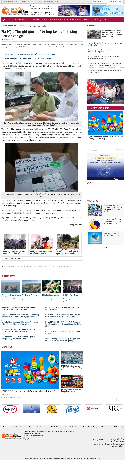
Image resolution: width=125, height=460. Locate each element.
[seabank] (93, 408)
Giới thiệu (114, 446)
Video (114, 20)
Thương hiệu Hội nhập (100, 20)
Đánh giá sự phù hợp (79, 458)
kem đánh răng (62, 132)
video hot (7, 347)
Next (121, 399)
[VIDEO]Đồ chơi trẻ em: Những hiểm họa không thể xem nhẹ (28, 392)
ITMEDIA (97, 458)
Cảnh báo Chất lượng (59, 20)
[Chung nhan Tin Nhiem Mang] (62, 443)
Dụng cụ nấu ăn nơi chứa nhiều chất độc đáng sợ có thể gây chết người (41, 251)
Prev (118, 399)
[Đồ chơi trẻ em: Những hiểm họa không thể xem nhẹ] (30, 370)
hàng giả (40, 217)
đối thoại (92, 150)
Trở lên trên (118, 427)
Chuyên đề (92, 201)
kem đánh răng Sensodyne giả (36, 266)
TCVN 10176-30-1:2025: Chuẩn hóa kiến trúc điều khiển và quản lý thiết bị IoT (42, 13)
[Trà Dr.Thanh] (52, 408)
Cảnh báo (92, 26)
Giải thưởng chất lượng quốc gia (63, 458)
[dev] (31, 408)
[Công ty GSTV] (10, 408)
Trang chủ (6, 427)
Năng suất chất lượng (31, 458)
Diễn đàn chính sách (17, 20)
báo (7, 63)
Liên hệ (23, 1)
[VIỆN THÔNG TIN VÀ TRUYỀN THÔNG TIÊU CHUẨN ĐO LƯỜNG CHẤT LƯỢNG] (72, 408)
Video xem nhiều (100, 108)
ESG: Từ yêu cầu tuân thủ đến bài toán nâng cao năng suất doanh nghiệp (42, 8)
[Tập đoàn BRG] (114, 408)
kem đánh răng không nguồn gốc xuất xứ (63, 266)
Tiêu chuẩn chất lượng (45, 458)
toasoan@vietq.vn (52, 1)
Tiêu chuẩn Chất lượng (37, 20)
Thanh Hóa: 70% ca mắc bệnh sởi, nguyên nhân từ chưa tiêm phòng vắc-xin (14, 251)
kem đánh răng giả (15, 266)
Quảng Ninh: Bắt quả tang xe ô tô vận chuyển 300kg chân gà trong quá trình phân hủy (67, 252)
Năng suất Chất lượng (79, 20)
